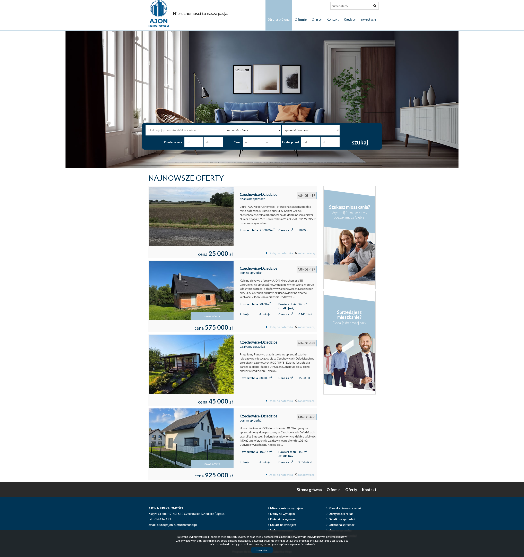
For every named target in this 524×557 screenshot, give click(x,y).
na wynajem (286, 508)
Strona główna (279, 19)
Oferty (317, 19)
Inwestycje (368, 19)
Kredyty (350, 19)
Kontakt (332, 19)
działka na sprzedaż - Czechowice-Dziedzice (232, 222)
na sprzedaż (345, 508)
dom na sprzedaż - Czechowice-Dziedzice (232, 296)
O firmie (301, 19)
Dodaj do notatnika (281, 253)
